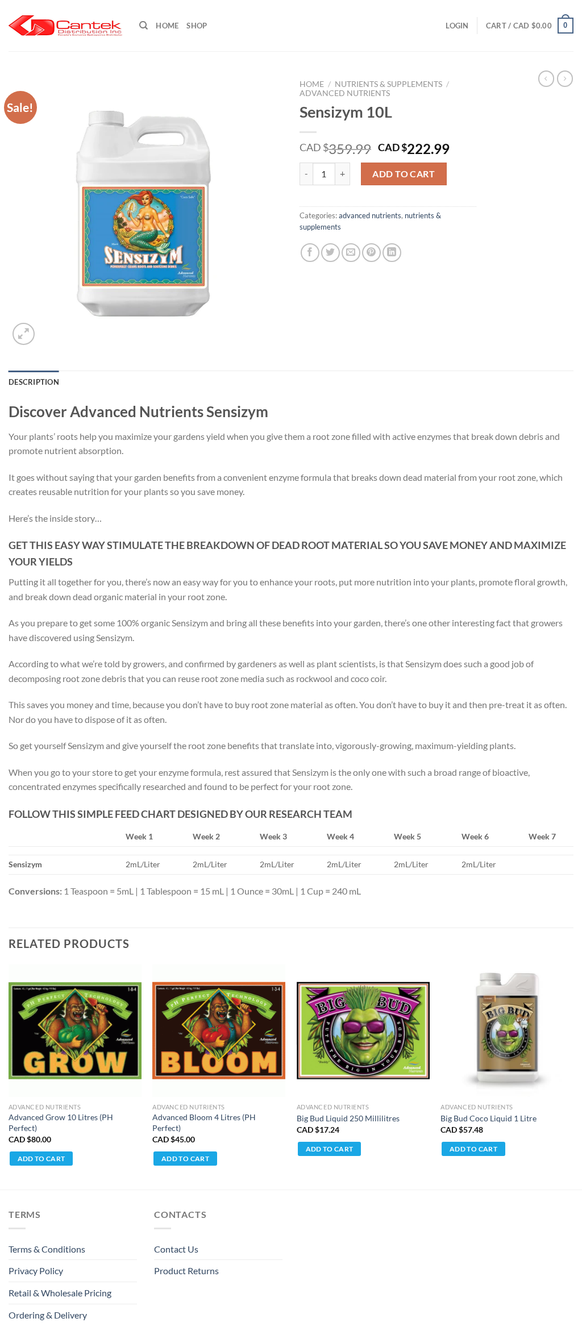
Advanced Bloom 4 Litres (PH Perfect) (204, 1122)
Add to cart (403, 173)
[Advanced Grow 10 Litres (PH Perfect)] (75, 1030)
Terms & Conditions (47, 1249)
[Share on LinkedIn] (392, 252)
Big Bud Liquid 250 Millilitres (348, 1118)
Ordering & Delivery (48, 1314)
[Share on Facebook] (310, 252)
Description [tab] (34, 381)
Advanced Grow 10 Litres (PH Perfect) (61, 1122)
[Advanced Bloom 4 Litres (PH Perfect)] (218, 1030)
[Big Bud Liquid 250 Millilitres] (363, 1030)
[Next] (572, 1075)
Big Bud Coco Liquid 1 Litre (488, 1118)
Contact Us (176, 1249)
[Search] (143, 25)
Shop (196, 25)
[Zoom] (24, 334)
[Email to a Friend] (351, 252)
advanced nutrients (345, 93)
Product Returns (186, 1270)
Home (167, 25)
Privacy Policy (36, 1270)
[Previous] (9, 1075)
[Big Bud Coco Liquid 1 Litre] (506, 1030)
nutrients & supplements (388, 84)
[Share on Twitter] (330, 252)
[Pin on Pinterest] (371, 252)
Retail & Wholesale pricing (60, 1292)
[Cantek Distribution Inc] (65, 25)
